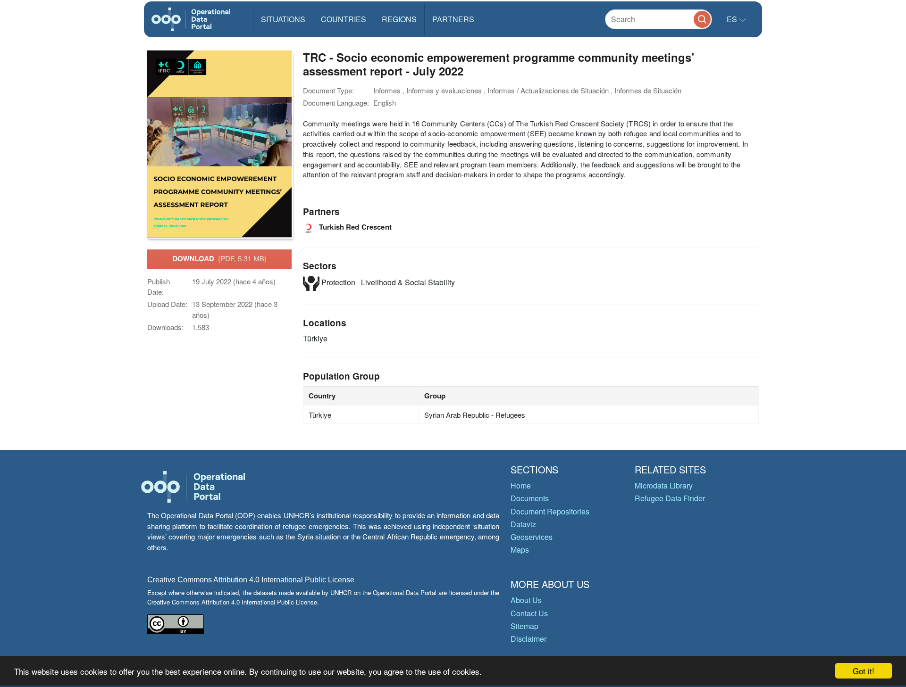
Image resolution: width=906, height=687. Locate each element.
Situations (283, 19)
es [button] (733, 19)
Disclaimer (528, 638)
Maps (520, 549)
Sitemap (524, 626)
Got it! (863, 671)
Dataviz (523, 524)
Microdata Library (664, 485)
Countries (343, 19)
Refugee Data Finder (670, 498)
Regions (399, 19)
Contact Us (529, 613)
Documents (530, 498)
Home (521, 485)
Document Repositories (550, 511)
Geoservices (532, 536)
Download (219, 258)
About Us (526, 600)
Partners (453, 19)
